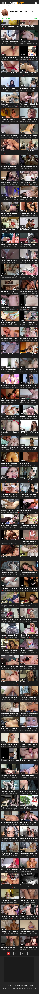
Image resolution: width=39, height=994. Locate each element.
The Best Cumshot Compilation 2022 (10, 260)
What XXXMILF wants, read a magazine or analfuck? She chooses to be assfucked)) (10, 338)
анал (2, 90)
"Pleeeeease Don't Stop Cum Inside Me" (29, 713)
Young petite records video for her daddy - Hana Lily (29, 307)
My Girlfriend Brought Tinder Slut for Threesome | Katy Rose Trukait (10, 291)
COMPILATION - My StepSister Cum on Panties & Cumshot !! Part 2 (29, 744)
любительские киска (9, 75)
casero (22, 262)
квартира (4, 762)
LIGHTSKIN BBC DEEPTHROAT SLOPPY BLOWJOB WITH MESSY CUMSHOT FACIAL (29, 775)
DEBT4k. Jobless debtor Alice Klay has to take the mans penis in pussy (10, 151)
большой (4, 887)
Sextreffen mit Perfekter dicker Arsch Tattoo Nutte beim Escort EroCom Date (10, 885)
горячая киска (26, 762)
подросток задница (12, 730)
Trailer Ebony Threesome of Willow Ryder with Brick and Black (10, 557)
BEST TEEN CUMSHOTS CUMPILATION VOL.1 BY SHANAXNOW (10, 479)
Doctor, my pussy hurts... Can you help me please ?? (10, 323)
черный (11, 840)
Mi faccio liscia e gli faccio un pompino (29, 572)
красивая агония (30, 122)
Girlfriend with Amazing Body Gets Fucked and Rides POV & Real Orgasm (29, 900)
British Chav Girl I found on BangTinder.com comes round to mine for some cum (10, 775)
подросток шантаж (14, 652)
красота (22, 137)
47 (1, 541)
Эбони (6, 840)
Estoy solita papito (26, 619)
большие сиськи (33, 278)
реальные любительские (10, 356)
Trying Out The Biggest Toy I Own (10, 791)
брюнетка (24, 231)
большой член (13, 387)
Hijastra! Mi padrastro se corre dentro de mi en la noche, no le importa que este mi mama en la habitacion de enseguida (29, 650)
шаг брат (9, 637)
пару (22, 122)
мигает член (27, 855)
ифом (32, 543)
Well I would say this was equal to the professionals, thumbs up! (10, 869)
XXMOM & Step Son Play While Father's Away (29, 666)
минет (3, 184)
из (1, 559)
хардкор (3, 293)
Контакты (24, 985)
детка (22, 43)
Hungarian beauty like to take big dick (29, 135)
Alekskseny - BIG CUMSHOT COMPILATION (29, 104)
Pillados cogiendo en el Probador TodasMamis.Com (29, 416)
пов (31, 934)
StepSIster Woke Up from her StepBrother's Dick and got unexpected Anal (10, 354)
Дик (2, 606)
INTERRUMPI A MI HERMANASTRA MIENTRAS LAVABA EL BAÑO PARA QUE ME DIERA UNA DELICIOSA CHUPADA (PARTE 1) (29, 88)
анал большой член (16, 106)
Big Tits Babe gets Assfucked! (10, 416)
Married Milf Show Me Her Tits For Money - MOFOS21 (10, 463)
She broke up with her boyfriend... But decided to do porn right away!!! (10, 666)
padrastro (23, 652)
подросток (9, 262)
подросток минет (12, 481)
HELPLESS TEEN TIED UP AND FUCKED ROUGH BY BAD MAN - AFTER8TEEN (10, 510)
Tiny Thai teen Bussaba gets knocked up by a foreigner (29, 448)
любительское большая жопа (18, 590)
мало (2, 715)
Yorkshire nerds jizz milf (9, 900)
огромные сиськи (11, 465)
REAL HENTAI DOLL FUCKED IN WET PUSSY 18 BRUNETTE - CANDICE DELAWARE (29, 73)
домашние (8, 153)
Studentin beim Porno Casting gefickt (29, 838)
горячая (3, 746)
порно (6, 28)
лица (2, 122)
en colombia (24, 793)
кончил (22, 106)
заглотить (16, 527)
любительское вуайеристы (14, 278)
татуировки (29, 668)
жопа (16, 840)
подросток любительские (13, 122)
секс (14, 153)
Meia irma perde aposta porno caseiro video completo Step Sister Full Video (29, 588)
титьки (13, 668)
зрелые (17, 340)
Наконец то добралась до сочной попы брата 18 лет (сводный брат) (29, 166)
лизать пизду (9, 59)
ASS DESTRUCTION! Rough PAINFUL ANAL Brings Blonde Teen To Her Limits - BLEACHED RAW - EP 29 (29, 369)
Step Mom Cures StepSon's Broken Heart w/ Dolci (10, 229)
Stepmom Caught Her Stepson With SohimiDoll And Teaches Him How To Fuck (10, 448)
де (21, 246)
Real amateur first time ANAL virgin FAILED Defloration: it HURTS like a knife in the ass (29, 338)
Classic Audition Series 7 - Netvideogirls (29, 932)
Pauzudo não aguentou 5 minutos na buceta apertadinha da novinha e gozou (10, 588)
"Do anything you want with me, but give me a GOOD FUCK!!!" (29, 807)
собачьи (11, 340)
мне (2, 28)
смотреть (4, 309)
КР (2, 824)
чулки (22, 356)
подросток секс (18, 325)
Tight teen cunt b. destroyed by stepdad (29, 401)
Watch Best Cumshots (8, 947)
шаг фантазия (17, 637)
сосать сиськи (34, 434)
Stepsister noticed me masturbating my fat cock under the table (29, 854)
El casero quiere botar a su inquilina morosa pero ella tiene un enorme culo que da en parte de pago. (29, 260)
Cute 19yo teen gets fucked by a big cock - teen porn (10, 385)
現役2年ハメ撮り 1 (26, 41)
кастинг (35, 934)
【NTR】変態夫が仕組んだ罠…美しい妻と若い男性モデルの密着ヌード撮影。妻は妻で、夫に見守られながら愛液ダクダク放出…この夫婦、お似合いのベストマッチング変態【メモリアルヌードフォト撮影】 (29, 432)
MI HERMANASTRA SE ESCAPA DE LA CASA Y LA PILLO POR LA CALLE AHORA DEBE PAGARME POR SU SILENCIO (29, 494)
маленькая (23, 309)
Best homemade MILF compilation (29, 885)
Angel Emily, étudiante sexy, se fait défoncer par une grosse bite (29, 682)
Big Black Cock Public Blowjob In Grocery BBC (10, 182)
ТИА (21, 871)
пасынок (3, 215)
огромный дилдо (11, 793)
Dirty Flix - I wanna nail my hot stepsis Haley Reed (10, 744)
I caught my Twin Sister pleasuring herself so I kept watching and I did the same (29, 697)
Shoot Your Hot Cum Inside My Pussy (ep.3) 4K (29, 557)
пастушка (30, 809)
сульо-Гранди (5, 106)
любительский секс (12, 496)
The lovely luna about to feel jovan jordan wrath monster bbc (10, 916)
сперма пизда (11, 434)
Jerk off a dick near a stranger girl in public (10, 604)
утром (3, 168)
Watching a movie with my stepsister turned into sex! (10, 307)
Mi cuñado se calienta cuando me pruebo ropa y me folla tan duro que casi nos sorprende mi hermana (10, 822)
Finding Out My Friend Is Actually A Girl (10, 932)
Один (22, 75)
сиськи (3, 465)
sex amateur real (13, 309)
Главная (9, 985)
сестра (3, 637)
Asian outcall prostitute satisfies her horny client (10, 41)
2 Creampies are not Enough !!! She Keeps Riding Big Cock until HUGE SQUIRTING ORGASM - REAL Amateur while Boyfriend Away (10, 697)
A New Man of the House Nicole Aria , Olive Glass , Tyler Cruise (10, 619)
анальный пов (10, 699)
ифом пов (10, 215)
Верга (30, 793)
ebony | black (16, 918)
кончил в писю (9, 90)
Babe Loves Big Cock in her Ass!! (29, 822)
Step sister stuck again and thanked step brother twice (10, 635)
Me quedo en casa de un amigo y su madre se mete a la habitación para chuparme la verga (29, 791)
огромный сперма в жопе (13, 168)
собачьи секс (34, 293)
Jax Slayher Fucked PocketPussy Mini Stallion (29, 151)
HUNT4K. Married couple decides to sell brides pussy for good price (29, 182)
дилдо (3, 793)
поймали (23, 699)
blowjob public (17, 762)
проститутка (5, 43)
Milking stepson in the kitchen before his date (10, 213)
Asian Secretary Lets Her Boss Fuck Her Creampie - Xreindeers (29, 213)
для (4, 777)
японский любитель (31, 43)
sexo (31, 418)
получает (4, 418)
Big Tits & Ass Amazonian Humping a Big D (29, 229)
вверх (3, 668)
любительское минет (12, 184)
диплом (11, 28)
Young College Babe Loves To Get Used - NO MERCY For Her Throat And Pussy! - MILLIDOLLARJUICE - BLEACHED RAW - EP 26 (29, 291)
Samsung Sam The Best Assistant (10, 88)
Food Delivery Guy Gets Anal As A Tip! (29, 479)
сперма (3, 902)
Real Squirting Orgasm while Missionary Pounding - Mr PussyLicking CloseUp (10, 57)
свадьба (26, 184)
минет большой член (13, 949)
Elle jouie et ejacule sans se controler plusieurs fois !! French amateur (10, 854)
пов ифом (17, 215)
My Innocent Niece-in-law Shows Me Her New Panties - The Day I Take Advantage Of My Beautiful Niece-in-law (29, 526)
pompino (23, 574)
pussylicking (18, 59)
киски (11, 137)
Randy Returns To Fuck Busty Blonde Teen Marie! (10, 526)
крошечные (4, 137)
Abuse (31, 985)
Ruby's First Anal (25, 510)
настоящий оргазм (19, 574)
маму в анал (9, 449)
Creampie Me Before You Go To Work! (10, 572)
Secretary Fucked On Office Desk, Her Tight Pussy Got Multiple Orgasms (29, 354)
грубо (9, 293)
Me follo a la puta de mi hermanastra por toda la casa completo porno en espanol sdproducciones (10, 26)
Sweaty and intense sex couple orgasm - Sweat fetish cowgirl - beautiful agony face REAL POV (29, 120)
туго (14, 137)
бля (22, 606)
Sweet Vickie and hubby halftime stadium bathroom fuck (29, 57)
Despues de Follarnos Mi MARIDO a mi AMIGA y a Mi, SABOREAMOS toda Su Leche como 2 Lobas (10, 807)
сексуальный (24, 684)
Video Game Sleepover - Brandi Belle (10, 401)
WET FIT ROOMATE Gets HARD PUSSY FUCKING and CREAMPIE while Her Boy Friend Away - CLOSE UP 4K (29, 26)
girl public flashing (9, 606)
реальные (9, 777)
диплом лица (25, 543)
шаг (2, 231)
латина (5, 590)
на (1, 590)
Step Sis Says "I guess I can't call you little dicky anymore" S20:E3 (10, 713)
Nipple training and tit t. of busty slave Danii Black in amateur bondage (29, 385)
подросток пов (8, 621)
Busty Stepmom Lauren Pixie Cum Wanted (10, 369)
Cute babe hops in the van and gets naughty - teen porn (10, 245)
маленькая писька (13, 371)
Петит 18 (27, 75)
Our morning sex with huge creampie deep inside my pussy (10, 166)
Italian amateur (25, 463)
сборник (30, 887)
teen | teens (10, 934)
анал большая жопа (30, 730)
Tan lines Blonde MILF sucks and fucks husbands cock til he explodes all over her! (29, 541)
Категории (16, 985)
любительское (18, 200)
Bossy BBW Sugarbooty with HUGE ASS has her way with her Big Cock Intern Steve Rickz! (10, 494)
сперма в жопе (10, 715)
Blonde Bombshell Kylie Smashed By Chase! (29, 276)
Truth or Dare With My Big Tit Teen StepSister (10, 650)
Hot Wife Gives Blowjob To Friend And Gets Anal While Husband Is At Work (10, 682)
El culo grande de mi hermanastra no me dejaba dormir (10, 104)
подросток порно (30, 28)
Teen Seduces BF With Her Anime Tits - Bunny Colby (10, 198)
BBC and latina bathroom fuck (29, 604)
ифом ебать (25, 59)
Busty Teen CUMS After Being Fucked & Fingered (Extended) (10, 729)
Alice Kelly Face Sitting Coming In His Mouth (10, 120)
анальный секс (12, 418)
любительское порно (31, 590)
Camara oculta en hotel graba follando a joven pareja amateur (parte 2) (10, 276)
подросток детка (10, 246)
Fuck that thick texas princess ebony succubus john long (10, 838)
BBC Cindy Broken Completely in (29, 947)
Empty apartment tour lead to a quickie (10, 760)
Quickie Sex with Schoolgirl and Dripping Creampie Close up (10, 432)
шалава (9, 887)
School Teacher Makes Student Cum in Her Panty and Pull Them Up (10, 73)
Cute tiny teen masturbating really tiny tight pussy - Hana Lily (10, 135)
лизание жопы (29, 168)
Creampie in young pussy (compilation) (29, 760)
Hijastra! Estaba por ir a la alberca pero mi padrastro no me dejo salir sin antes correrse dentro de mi (29, 635)
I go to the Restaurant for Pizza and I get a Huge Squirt (29, 323)
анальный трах (29, 371)
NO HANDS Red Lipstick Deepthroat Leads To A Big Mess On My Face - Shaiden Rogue (29, 916)
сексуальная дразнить (14, 512)
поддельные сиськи (10, 231)
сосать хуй (13, 43)
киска (2, 153)
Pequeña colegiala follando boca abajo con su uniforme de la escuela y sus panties (29, 245)
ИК (21, 637)
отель (3, 278)
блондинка (9, 200)
